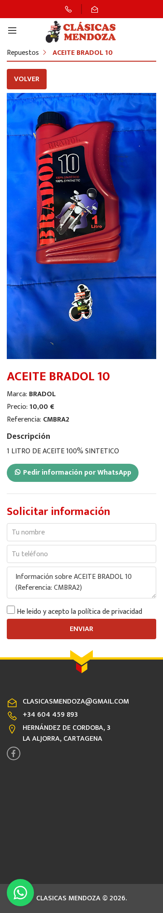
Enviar (81, 629)
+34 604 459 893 (50, 715)
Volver (26, 79)
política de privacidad (110, 612)
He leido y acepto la (79, 612)
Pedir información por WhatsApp (76, 472)
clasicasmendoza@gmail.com (76, 701)
